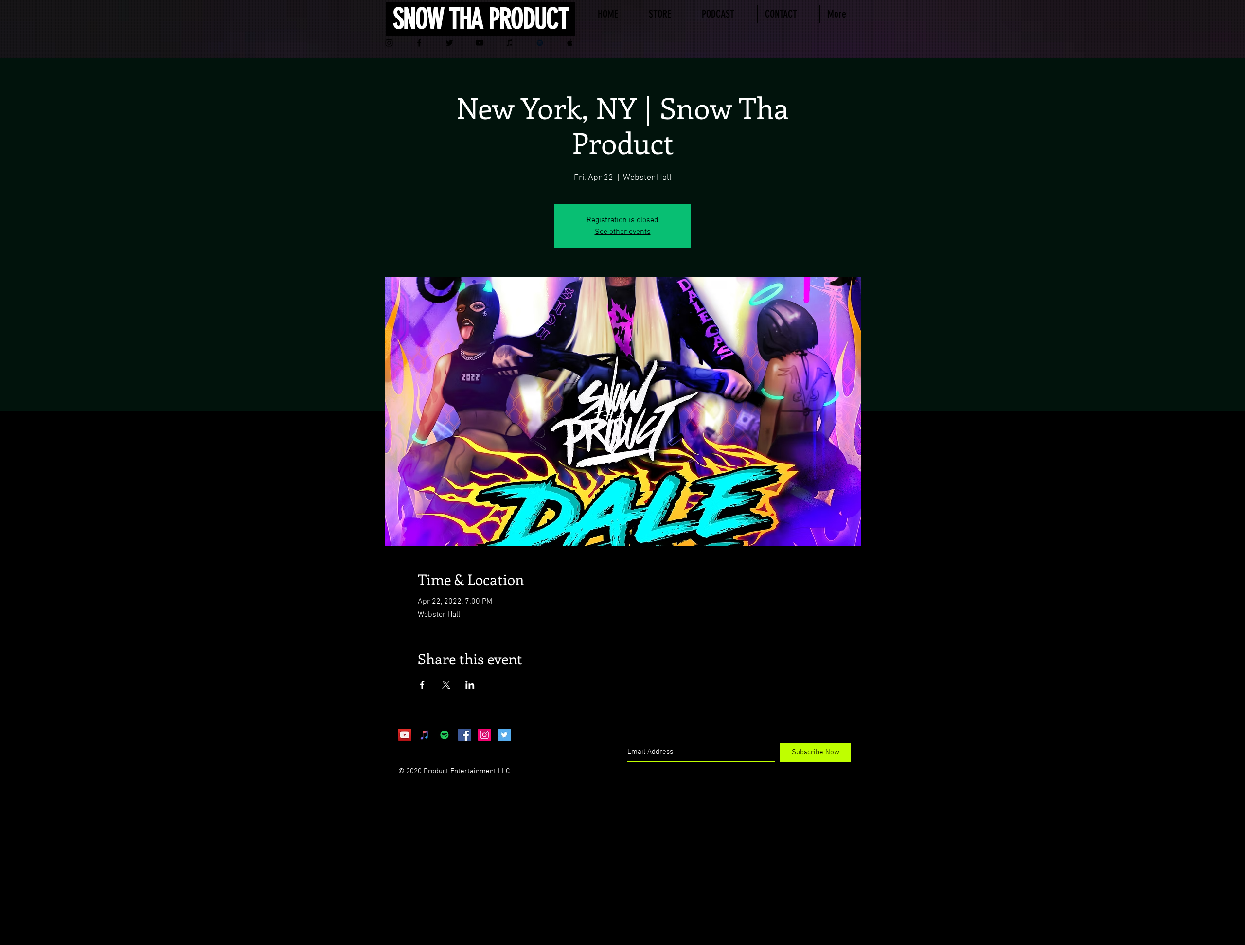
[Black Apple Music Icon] (570, 43)
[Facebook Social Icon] (464, 735)
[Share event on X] (446, 685)
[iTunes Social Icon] (424, 735)
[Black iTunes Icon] (510, 43)
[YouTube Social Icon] (404, 735)
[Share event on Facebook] (422, 685)
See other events (623, 232)
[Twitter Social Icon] (504, 735)
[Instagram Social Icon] (484, 735)
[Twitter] (449, 43)
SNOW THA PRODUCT (481, 18)
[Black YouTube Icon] (479, 43)
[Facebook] (419, 43)
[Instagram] (389, 43)
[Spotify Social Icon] (444, 735)
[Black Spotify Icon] (540, 43)
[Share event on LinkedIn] (470, 685)
